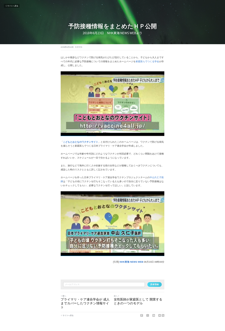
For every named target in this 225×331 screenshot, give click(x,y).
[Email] (159, 315)
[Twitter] (147, 315)
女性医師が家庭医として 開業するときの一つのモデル (138, 301)
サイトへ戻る (12, 6)
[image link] (112, 103)
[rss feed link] (163, 315)
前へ (64, 296)
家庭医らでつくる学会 (147, 61)
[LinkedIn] (153, 315)
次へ (115, 296)
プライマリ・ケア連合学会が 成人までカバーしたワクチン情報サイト (85, 303)
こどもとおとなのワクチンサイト (80, 142)
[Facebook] (141, 315)
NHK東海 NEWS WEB (131, 262)
